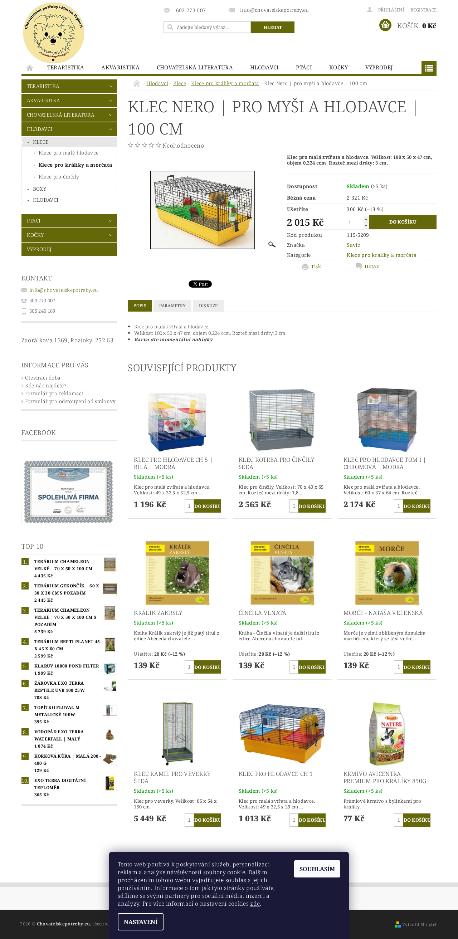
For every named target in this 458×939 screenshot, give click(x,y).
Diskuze (208, 306)
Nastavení (140, 922)
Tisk (316, 266)
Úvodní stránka (30, 67)
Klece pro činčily (59, 176)
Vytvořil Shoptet (419, 924)
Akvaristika (120, 67)
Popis (139, 306)
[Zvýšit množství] (366, 219)
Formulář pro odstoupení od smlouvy (70, 401)
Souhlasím (317, 869)
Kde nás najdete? (45, 385)
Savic (353, 244)
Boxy (39, 188)
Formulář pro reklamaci (54, 393)
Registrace (423, 10)
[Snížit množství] (366, 225)
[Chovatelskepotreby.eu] (53, 33)
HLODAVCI (46, 199)
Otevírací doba (42, 377)
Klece (41, 141)
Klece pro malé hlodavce (68, 152)
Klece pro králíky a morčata (75, 164)
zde (255, 904)
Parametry (172, 306)
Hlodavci (264, 67)
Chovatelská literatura (195, 67)
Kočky (338, 67)
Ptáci (304, 67)
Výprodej (379, 67)
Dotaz (372, 266)
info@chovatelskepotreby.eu (63, 290)
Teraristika (65, 67)
